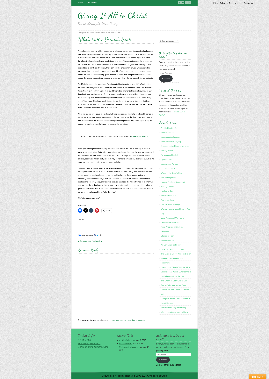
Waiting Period (167, 150)
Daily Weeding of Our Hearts (172, 218)
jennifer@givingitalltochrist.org (93, 347)
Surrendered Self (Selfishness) (173, 308)
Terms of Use (234, 3)
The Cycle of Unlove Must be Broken (176, 254)
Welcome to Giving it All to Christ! (174, 312)
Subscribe (166, 78)
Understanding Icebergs (170, 137)
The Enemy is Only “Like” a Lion (174, 281)
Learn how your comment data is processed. (129, 320)
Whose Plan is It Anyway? (171, 142)
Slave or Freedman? (169, 195)
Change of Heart (167, 236)
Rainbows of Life (167, 240)
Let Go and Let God (169, 168)
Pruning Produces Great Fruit (173, 182)
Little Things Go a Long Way (172, 249)
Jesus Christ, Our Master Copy (173, 285)
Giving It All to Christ (112, 15)
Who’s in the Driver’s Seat (110, 33)
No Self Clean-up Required (171, 245)
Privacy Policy (219, 3)
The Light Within (167, 186)
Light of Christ (166, 159)
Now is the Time (167, 200)
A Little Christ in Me (169, 128)
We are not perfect (168, 177)
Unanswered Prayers (169, 164)
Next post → (97, 241)
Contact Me (92, 2)
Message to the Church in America (175, 146)
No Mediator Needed (169, 155)
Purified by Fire (167, 191)
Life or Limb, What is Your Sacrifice (175, 267)
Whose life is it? (167, 133)
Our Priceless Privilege (170, 204)
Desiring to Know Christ (170, 222)
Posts (80, 2)
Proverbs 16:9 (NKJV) (140, 136)
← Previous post (84, 241)
